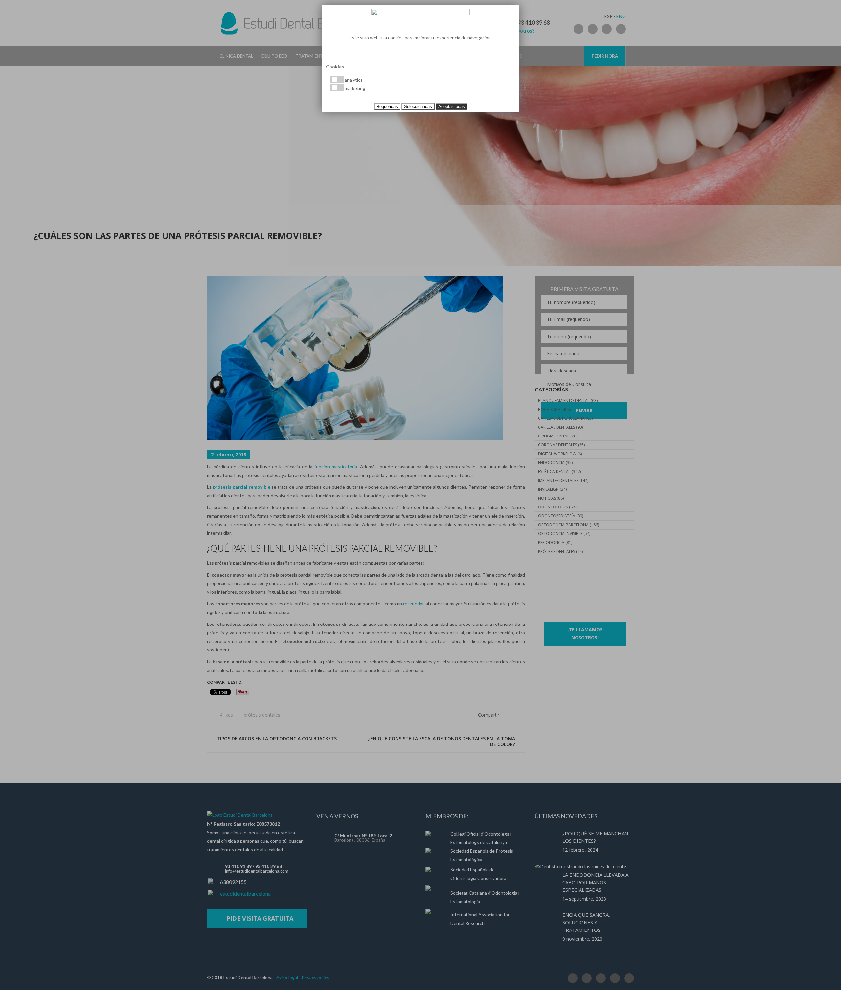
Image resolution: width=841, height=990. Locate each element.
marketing (354, 88)
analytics (353, 79)
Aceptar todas (451, 106)
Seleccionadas (418, 106)
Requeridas (387, 106)
